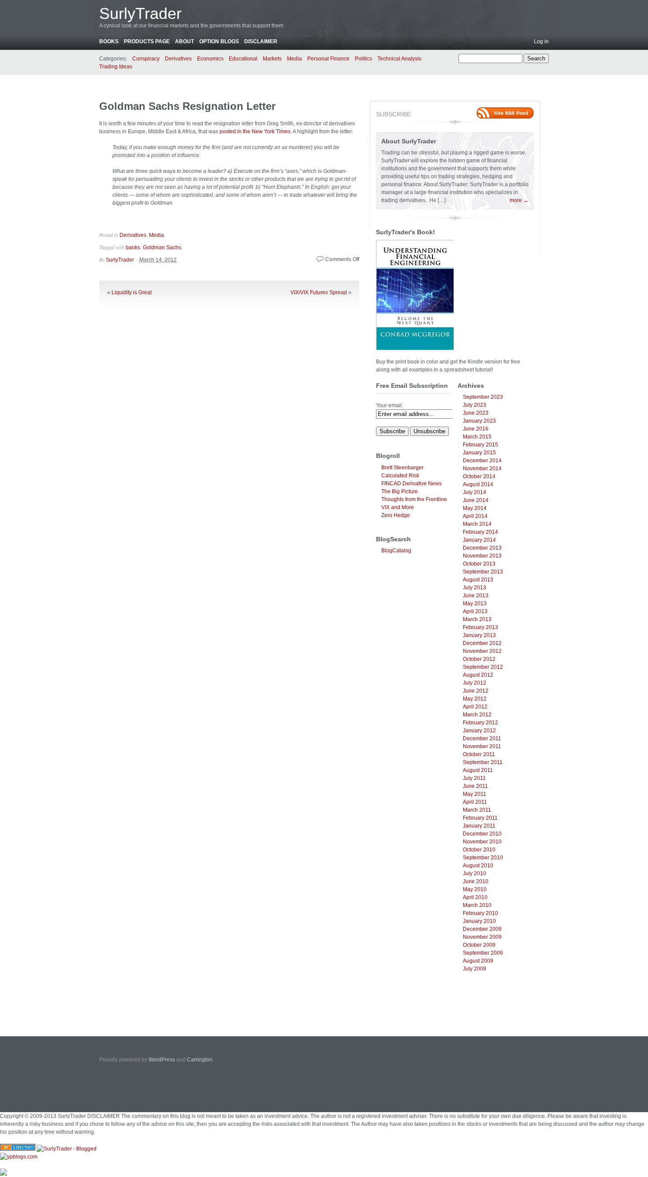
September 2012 (483, 667)
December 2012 (482, 643)
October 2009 (479, 945)
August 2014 (478, 484)
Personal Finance (328, 59)
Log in (541, 41)
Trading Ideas (115, 67)
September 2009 (483, 953)
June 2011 (475, 786)
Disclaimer (260, 41)
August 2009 (478, 961)
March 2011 (477, 810)
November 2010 (482, 842)
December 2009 (482, 929)
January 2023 (479, 421)
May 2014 (475, 508)
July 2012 (474, 683)
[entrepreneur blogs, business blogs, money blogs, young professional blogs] (18, 1157)
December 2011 (482, 738)
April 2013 (475, 611)
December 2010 (482, 834)
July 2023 (474, 405)
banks (133, 247)
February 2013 (480, 627)
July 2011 (474, 778)
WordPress (162, 1060)
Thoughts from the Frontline (414, 499)
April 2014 (475, 516)
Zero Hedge (395, 515)
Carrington (199, 1060)
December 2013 (482, 548)
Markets (272, 59)
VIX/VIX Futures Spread (318, 292)
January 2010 (479, 921)
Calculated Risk (400, 475)
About (184, 41)
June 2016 (475, 429)
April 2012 (475, 707)
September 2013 (483, 572)
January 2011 (479, 826)
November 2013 (482, 556)
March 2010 (477, 905)
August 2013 (478, 580)
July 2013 (474, 588)
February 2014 (480, 532)
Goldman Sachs (162, 247)
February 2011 (480, 818)
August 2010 (478, 865)
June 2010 (475, 881)
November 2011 (482, 746)
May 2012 (475, 699)
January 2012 (479, 730)
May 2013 (475, 603)
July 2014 (474, 492)
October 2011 (479, 754)
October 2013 (479, 564)
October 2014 (479, 476)
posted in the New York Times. (256, 131)
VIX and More (397, 507)
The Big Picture (399, 491)
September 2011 (483, 762)
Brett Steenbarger (402, 468)
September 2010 (483, 858)
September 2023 (483, 397)
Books (109, 41)
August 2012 (478, 675)
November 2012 (482, 651)
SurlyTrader (140, 13)
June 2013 (475, 595)
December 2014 (482, 460)
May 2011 (474, 794)
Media (294, 59)
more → (519, 200)
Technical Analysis (399, 59)
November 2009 (482, 937)
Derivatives (178, 59)
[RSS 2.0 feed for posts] (505, 113)
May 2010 (475, 889)
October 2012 (479, 659)
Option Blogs (219, 41)
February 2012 (480, 723)
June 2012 (475, 691)
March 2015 (477, 437)
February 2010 (480, 913)
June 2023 (475, 413)
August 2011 (478, 770)
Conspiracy (146, 59)
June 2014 (475, 500)
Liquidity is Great (132, 292)
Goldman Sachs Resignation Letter (187, 106)
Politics (363, 59)
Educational (243, 59)
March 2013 (477, 619)
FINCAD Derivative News (411, 483)
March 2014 (477, 524)
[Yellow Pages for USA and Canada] (17, 1149)
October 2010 (479, 850)
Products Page (147, 41)
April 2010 (475, 897)
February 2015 (480, 445)
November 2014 (482, 468)
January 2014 (479, 540)
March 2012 (477, 715)
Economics (210, 59)
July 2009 (474, 969)
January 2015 (479, 453)
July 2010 (474, 873)
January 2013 (479, 635)
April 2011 (475, 802)
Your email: (389, 405)
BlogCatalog (396, 550)
